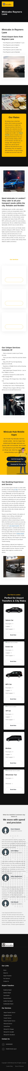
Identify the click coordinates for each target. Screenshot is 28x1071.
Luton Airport (6, 995)
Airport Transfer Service (9, 1012)
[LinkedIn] (7, 955)
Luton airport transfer (14, 525)
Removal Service (7, 1023)
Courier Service (7, 1018)
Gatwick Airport (20, 533)
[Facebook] (3, 955)
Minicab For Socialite (8, 1032)
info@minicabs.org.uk (11, 1048)
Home (4, 970)
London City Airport (8, 1001)
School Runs (6, 1026)
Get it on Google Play (17, 459)
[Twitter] (11, 955)
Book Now (13, 280)
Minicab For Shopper (8, 1029)
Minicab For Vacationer (9, 1034)
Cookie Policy (9, 1066)
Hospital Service (7, 1015)
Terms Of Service (19, 1066)
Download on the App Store (18, 464)
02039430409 (9, 1044)
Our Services (6, 978)
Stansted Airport (7, 998)
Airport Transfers (7, 975)
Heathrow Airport (7, 990)
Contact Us (6, 981)
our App (16, 489)
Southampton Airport (8, 1003)
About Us (5, 973)
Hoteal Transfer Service (9, 1020)
